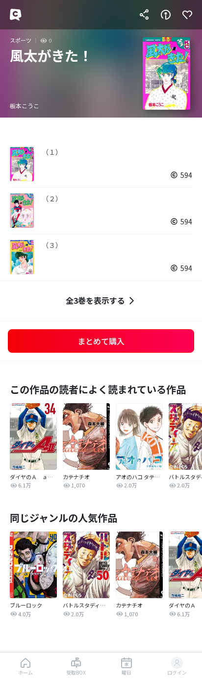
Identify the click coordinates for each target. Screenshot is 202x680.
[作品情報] (166, 15)
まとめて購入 (101, 341)
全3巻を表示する (95, 300)
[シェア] (144, 15)
